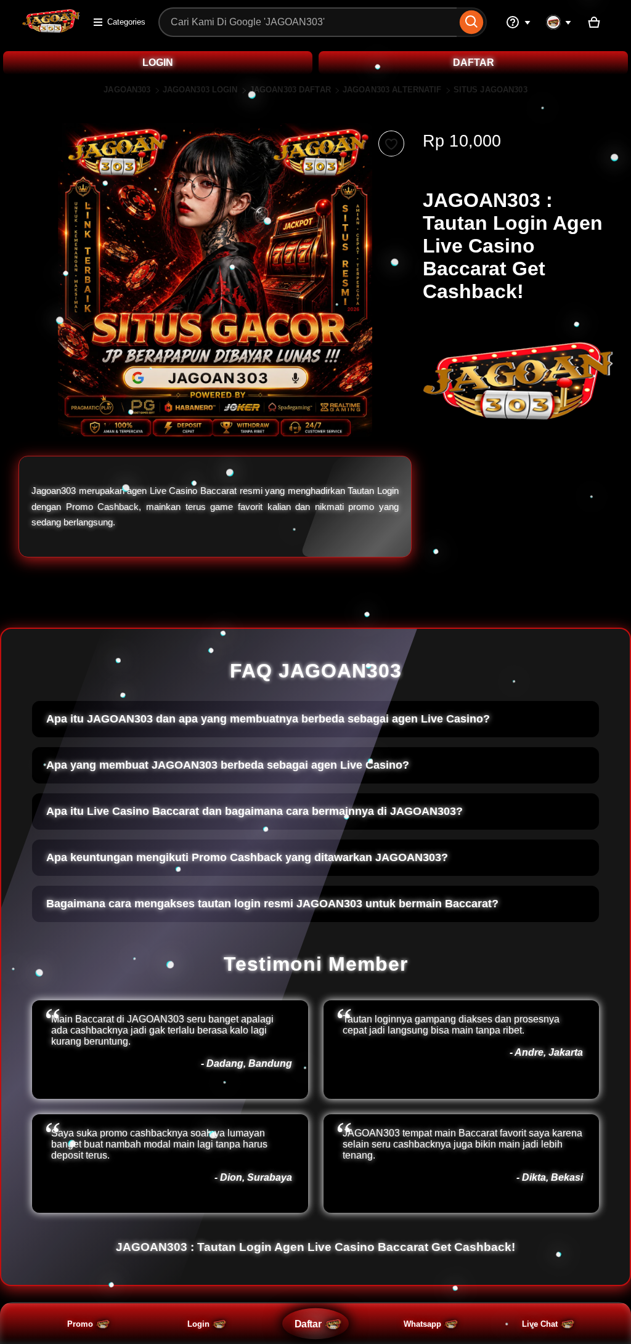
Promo (80, 1324)
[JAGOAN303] (50, 30)
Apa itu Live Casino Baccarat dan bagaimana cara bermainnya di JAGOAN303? (254, 811)
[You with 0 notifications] (559, 22)
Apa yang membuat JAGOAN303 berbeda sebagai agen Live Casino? (227, 765)
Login (198, 1324)
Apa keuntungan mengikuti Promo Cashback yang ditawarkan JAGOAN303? (247, 857)
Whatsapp (422, 1324)
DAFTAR (473, 62)
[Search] (472, 22)
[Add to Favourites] (391, 143)
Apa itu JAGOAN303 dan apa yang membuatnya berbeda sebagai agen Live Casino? (268, 719)
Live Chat (540, 1324)
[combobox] (307, 22)
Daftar (308, 1323)
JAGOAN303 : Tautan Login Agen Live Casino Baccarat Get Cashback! (315, 1247)
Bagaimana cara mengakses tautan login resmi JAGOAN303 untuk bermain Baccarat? (272, 903)
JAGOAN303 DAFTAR (290, 89)
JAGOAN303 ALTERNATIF (392, 89)
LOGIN (157, 62)
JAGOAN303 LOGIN (200, 89)
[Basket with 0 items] (594, 22)
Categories (126, 21)
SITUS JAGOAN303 (490, 89)
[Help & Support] (518, 22)
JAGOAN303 (127, 89)
